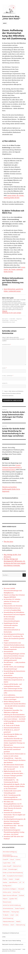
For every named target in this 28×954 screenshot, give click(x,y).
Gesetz (11, 879)
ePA (4, 876)
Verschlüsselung (8, 918)
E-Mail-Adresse (7, 375)
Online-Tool (16, 892)
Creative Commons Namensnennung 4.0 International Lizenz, (12, 467)
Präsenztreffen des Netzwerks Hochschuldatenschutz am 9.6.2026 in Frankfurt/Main (13, 608)
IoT (20, 882)
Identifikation (13, 882)
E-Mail (5, 869)
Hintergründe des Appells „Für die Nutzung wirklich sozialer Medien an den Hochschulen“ (14, 786)
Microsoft (21, 889)
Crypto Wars (6, 863)
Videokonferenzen (7, 322)
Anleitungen (5, 320)
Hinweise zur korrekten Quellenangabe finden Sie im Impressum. (11, 489)
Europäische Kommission (15, 876)
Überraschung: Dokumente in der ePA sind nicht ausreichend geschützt (14, 749)
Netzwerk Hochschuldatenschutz (12, 944)
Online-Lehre (13, 320)
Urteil (12, 915)
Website (4, 383)
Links (3, 937)
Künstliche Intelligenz (9, 889)
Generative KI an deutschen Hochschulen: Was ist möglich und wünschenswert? (14, 815)
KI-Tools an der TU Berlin (12, 725)
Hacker (5, 882)
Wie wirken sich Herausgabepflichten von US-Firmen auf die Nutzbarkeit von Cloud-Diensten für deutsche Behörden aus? (13, 806)
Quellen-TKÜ (13, 898)
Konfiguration (7, 885)
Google (17, 879)
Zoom (13, 322)
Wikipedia (4, 311)
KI (23, 882)
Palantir (5, 898)
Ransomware (7, 902)
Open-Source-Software (10, 895)
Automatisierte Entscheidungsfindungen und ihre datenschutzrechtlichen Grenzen (14, 654)
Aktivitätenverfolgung (10, 851)
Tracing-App (15, 911)
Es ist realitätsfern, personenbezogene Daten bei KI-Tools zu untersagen (14, 697)
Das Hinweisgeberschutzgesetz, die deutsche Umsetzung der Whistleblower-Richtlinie (15, 821)
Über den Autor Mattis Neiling (11, 940)
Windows (6, 925)
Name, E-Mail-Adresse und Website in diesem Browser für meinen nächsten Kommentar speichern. (12, 393)
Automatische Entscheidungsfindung (10, 855)
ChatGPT (5, 859)
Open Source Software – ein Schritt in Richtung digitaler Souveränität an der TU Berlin (15, 721)
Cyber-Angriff (7, 866)
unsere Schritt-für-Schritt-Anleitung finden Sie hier (14, 269)
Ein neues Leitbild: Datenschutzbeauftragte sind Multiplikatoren (13, 591)
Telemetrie (6, 911)
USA (16, 915)
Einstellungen (12, 869)
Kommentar (6, 344)
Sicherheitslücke (8, 908)
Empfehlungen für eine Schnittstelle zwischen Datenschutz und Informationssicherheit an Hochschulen (12, 627)
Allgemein (19, 318)
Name (4, 368)
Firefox (5, 879)
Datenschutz (17, 866)
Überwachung (20, 925)
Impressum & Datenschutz (10, 933)
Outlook (21, 895)
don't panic (5, 318)
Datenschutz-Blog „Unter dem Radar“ (11, 17)
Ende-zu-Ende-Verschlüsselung (13, 872)
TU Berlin (5, 915)
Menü (4, 23)
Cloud (12, 859)
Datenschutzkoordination (12, 727)
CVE (13, 863)
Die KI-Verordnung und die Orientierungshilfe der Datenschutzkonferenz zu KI (12, 797)
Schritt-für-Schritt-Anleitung (12, 905)
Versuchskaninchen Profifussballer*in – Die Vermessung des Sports (11, 780)
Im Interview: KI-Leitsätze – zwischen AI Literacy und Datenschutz (13, 601)
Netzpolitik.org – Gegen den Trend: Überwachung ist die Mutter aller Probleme (15, 760)
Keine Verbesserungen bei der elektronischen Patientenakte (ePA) (13, 691)
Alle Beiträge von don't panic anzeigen (11, 312)
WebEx (18, 921)
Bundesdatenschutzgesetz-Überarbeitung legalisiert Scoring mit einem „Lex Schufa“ (14, 832)
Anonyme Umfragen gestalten (13, 775)
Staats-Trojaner (19, 908)
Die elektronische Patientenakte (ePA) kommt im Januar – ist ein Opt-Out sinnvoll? (14, 767)
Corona (18, 859)
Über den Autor (8, 541)
